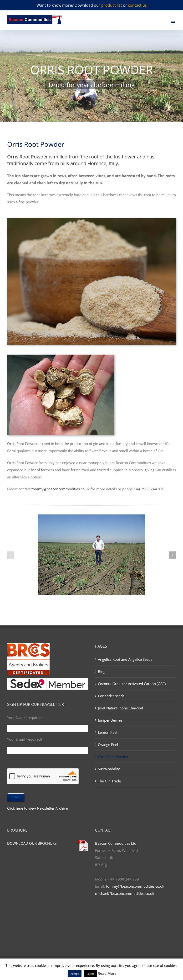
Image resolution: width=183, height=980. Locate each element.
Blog (101, 671)
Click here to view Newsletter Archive (37, 808)
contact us (137, 5)
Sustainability (109, 768)
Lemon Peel (107, 732)
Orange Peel (108, 744)
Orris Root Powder (113, 756)
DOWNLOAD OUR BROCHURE (31, 843)
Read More (107, 973)
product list (111, 5)
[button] (10, 555)
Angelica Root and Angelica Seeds (125, 659)
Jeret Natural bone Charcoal (120, 708)
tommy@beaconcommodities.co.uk (60, 489)
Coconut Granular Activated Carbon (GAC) (132, 683)
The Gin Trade (109, 781)
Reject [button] (90, 973)
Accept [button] (75, 973)
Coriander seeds (111, 695)
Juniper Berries (110, 720)
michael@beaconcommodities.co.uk (124, 893)
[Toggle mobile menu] (173, 22)
